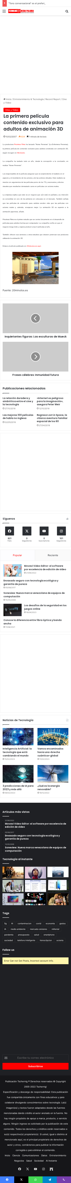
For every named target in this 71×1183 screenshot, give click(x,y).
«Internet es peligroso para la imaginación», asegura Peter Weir (50, 401)
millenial (55, 929)
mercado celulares (38, 929)
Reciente (53, 555)
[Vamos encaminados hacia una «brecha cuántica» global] (52, 737)
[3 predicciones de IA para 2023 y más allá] (18, 774)
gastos (62, 923)
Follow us (8, 950)
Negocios (19, 1160)
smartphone (49, 934)
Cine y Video (11, 110)
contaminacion (24, 923)
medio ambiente (18, 929)
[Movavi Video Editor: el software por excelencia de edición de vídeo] (12, 570)
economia (50, 923)
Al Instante (51, 1160)
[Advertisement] (35, 54)
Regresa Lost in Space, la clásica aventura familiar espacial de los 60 (52, 418)
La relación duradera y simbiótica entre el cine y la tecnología (18, 401)
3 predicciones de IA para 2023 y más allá (18, 787)
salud (36, 934)
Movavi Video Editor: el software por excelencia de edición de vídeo (45, 567)
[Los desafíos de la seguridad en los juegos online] (12, 610)
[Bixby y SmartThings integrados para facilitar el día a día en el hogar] (35, 886)
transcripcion (46, 940)
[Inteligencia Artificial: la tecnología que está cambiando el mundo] (18, 737)
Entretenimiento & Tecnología (28, 99)
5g (5, 923)
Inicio (8, 99)
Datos (44, 1155)
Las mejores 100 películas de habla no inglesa (18, 416)
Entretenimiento (58, 1155)
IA (5, 929)
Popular (17, 555)
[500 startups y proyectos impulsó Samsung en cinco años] (35, 899)
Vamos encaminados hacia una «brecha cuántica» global (50, 752)
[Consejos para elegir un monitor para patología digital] (13, 886)
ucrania (59, 940)
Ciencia (16, 1155)
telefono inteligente (26, 940)
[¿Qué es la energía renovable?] (52, 774)
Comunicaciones (30, 1155)
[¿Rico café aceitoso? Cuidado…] (13, 873)
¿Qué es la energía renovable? (48, 787)
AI (12, 923)
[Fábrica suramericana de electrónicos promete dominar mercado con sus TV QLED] (13, 899)
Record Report (52, 99)
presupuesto (23, 934)
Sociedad (39, 1160)
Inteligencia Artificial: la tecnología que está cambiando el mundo (17, 752)
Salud (29, 1160)
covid (38, 923)
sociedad (8, 940)
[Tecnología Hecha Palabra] (21, 11)
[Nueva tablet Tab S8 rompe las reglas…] (58, 899)
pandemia (8, 934)
